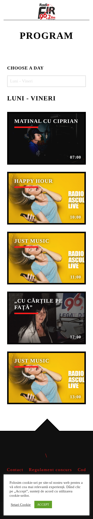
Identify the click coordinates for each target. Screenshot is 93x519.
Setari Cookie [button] (21, 505)
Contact (15, 469)
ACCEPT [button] (43, 504)
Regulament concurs (50, 469)
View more (46, 138)
